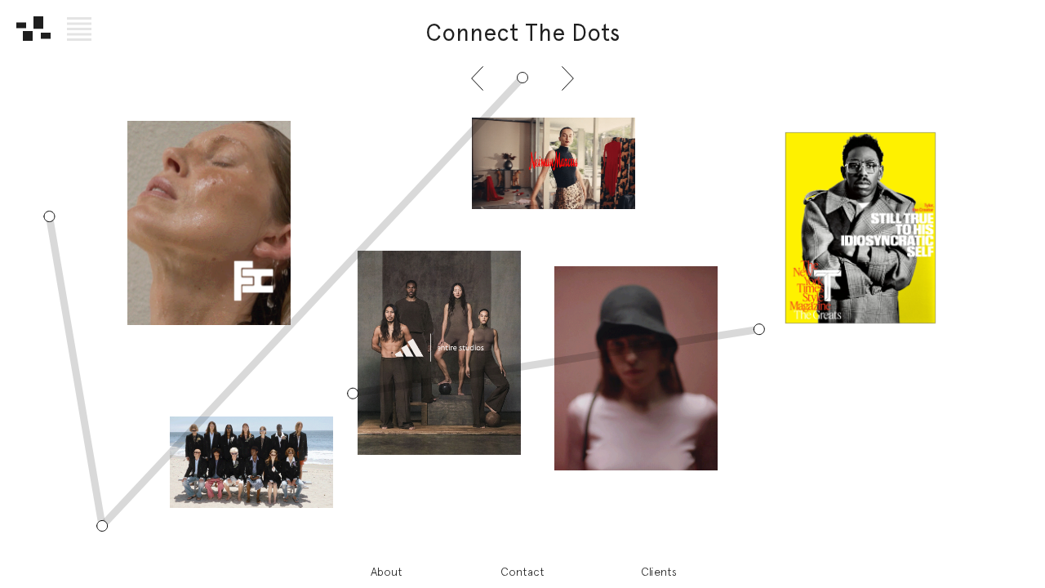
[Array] (33, 28)
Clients (659, 571)
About (386, 571)
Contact (522, 571)
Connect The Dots (522, 33)
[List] (79, 28)
